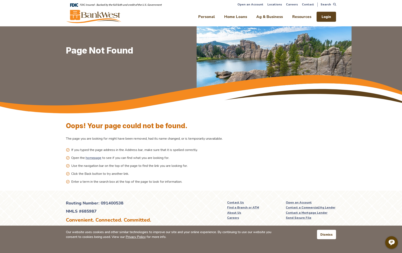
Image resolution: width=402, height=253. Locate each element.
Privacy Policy (136, 237)
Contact (308, 4)
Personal (206, 16)
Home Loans (235, 16)
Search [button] (326, 4)
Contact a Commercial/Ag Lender (310, 208)
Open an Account (250, 4)
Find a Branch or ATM (243, 208)
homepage (93, 158)
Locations (274, 4)
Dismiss (326, 234)
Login (326, 17)
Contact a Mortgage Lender (306, 213)
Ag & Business (269, 16)
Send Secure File (298, 218)
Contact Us (235, 202)
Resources (301, 16)
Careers (292, 4)
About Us (234, 213)
